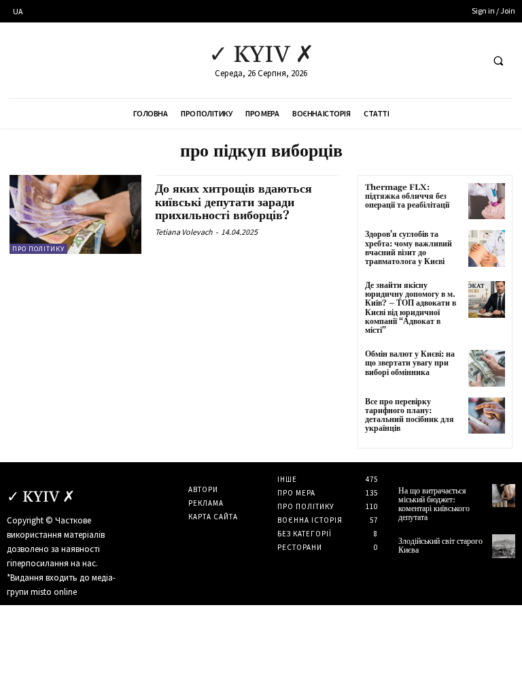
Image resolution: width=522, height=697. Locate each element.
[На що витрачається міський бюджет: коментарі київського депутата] (503, 495)
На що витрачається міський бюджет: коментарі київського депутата (434, 504)
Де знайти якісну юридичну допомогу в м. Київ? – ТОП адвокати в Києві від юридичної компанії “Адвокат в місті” (410, 308)
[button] (498, 61)
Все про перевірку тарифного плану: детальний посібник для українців (409, 415)
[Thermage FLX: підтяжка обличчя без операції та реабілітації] (486, 201)
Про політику (38, 248)
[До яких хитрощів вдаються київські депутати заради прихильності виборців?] (75, 214)
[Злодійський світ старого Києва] (503, 545)
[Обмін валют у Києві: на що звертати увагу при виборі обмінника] (486, 368)
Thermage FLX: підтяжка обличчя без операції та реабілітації (407, 196)
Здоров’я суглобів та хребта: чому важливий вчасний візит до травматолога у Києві (408, 248)
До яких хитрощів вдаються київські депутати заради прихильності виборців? (233, 202)
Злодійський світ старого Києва (440, 545)
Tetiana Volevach (184, 232)
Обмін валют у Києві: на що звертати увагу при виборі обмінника (410, 363)
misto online (54, 592)
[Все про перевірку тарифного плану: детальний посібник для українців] (486, 416)
